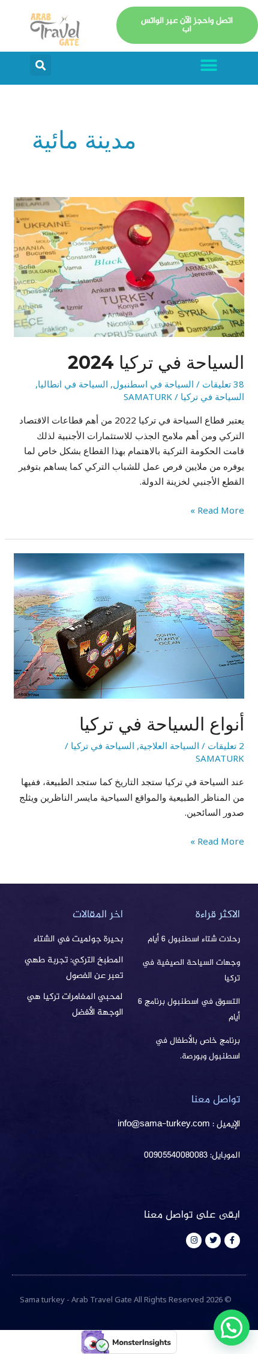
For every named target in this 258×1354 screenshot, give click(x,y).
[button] (208, 65)
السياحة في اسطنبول (153, 384)
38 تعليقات (223, 384)
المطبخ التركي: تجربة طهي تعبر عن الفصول (74, 968)
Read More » (217, 509)
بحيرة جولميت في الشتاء (78, 939)
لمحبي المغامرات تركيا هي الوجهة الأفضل (75, 1005)
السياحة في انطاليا (73, 384)
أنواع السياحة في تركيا (161, 724)
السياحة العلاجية (169, 745)
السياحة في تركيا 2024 (156, 362)
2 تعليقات (226, 745)
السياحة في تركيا (212, 396)
